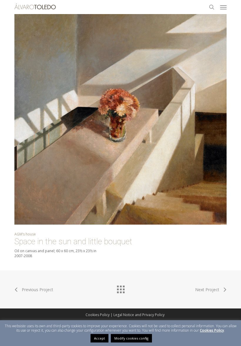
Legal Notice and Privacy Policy (139, 314)
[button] (223, 7)
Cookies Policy (98, 314)
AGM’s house (25, 234)
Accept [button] (99, 338)
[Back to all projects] (120, 288)
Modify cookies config (131, 338)
